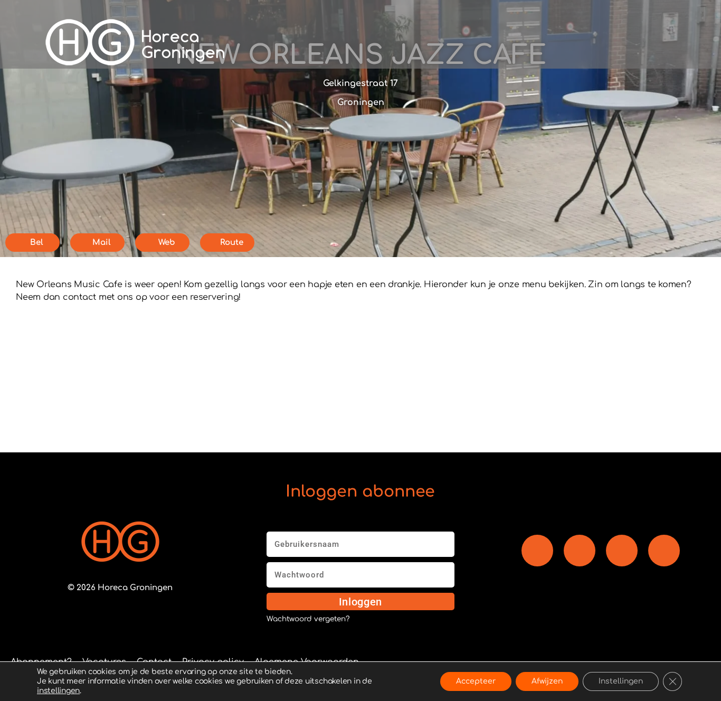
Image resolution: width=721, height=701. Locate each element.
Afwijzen (547, 681)
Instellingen (621, 681)
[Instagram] (622, 550)
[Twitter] (664, 550)
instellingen (58, 691)
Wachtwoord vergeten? (308, 619)
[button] (511, 42)
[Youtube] (579, 550)
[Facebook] (537, 550)
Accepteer (476, 681)
